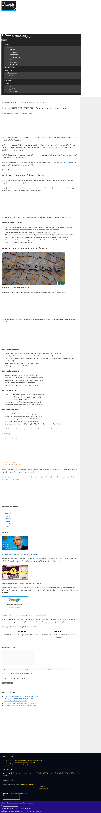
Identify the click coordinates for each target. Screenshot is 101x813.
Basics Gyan (13, 62)
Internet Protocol (25, 155)
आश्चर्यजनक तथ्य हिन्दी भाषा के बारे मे (13, 464)
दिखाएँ (10, 170)
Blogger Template (12, 91)
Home (4, 102)
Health (15, 52)
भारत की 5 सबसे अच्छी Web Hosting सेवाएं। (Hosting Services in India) (21, 696)
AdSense (12, 78)
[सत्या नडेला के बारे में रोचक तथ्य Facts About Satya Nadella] (15, 550)
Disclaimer (22, 803)
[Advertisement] (41, 22)
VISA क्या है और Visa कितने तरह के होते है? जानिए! (15, 701)
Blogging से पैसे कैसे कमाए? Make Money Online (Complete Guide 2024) (22, 705)
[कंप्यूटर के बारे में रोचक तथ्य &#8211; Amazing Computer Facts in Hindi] (15, 579)
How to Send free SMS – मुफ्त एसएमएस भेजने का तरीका (21, 635)
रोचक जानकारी (21, 773)
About (3, 803)
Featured (10, 47)
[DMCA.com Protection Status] (24, 806)
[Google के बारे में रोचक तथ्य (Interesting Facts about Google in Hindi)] (15, 611)
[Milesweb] (11, 799)
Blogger (7, 83)
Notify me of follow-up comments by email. (18, 673)
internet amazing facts (19, 627)
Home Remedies (15, 54)
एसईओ (44, 773)
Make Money (8, 70)
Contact (9, 803)
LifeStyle (12, 49)
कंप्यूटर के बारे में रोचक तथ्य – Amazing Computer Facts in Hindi (21, 583)
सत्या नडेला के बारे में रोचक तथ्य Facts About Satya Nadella (20, 554)
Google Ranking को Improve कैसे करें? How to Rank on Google (20, 703)
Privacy (15, 803)
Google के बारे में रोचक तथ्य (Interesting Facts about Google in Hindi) (24, 615)
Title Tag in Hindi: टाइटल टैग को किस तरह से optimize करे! (18, 699)
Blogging (9, 86)
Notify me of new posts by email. (14, 678)
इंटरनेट (58, 773)
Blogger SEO (11, 89)
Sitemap (30, 803)
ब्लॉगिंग (40, 773)
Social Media (14, 65)
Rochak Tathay (9, 67)
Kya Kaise (7, 44)
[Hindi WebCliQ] (15, 38)
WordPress (8, 81)
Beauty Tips (16, 57)
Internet (9, 60)
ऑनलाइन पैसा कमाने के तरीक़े (31, 773)
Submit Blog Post (43, 789)
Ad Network (10, 75)
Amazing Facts (7, 627)
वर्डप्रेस (47, 773)
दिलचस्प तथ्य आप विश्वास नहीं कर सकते (12, 439)
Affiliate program (12, 73)
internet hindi (31, 627)
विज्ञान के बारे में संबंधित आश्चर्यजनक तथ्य (12, 462)
